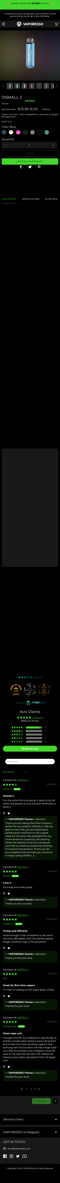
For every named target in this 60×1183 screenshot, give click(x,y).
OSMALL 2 (23, 780)
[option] (30, 185)
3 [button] (31, 1089)
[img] (10, 784)
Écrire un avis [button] (30, 748)
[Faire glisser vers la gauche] (3, 55)
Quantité (8, 139)
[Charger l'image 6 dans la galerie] (46, 86)
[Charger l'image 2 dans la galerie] (17, 86)
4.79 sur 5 (37, 717)
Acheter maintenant (30, 161)
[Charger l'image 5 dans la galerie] (39, 86)
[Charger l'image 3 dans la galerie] (24, 86)
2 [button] (26, 1089)
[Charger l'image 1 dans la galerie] (10, 86)
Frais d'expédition (28, 114)
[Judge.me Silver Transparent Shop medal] (30, 689)
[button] (3, 24)
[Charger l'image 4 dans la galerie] (32, 86)
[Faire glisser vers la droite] (56, 55)
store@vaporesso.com (19, 1148)
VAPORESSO (29, 1168)
